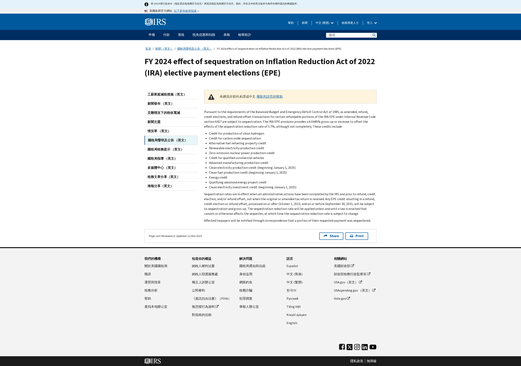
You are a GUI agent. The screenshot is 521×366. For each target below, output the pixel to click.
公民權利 (198, 290)
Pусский (292, 298)
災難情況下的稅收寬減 (164, 113)
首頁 (148, 49)
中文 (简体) (294, 274)
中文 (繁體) (323, 23)
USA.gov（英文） (346, 282)
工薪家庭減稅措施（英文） (167, 94)
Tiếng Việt (294, 307)
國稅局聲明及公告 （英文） (194, 49)
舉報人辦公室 (249, 307)
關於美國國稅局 (155, 266)
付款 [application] (166, 35)
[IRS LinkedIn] (365, 346)
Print (360, 236)
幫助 (291, 23)
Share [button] (334, 236)
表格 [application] (226, 35)
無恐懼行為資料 (203, 307)
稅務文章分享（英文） (164, 177)
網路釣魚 (245, 282)
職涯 (147, 274)
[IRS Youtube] (373, 346)
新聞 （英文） (164, 49)
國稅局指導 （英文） (162, 158)
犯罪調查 (245, 298)
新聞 (305, 23)
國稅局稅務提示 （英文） (166, 149)
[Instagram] (357, 346)
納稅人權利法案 (203, 266)
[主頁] (155, 20)
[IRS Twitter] (350, 346)
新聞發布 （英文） (161, 103)
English (292, 323)
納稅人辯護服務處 (205, 274)
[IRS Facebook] (342, 346)
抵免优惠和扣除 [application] (204, 35)
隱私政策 (356, 361)
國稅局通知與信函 (252, 266)
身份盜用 (245, 274)
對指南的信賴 (201, 315)
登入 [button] (370, 23)
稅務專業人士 (350, 23)
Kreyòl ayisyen (296, 315)
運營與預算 (152, 282)
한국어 (291, 290)
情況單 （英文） (159, 131)
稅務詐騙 (245, 290)
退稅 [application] (181, 35)
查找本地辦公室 (155, 307)
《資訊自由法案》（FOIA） (211, 298)
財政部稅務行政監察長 (350, 274)
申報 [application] (152, 35)
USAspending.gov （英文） (353, 290)
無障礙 (372, 361)
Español (292, 266)
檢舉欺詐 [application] (244, 35)
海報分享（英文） (161, 186)
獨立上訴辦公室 (203, 282)
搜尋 (374, 35)
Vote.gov (340, 298)
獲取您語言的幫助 (270, 96)
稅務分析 (151, 290)
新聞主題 (154, 122)
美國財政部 (342, 266)
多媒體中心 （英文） (162, 167)
